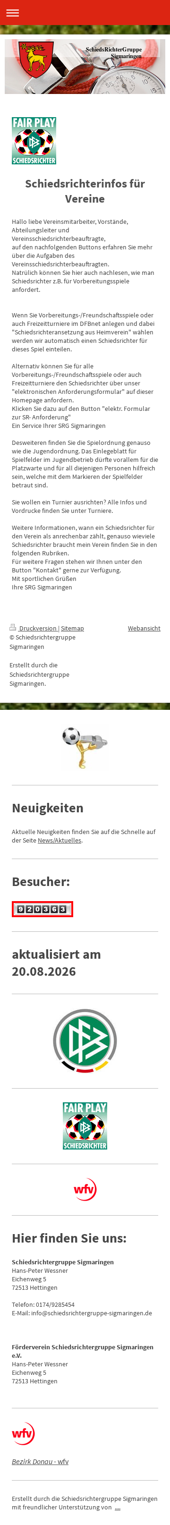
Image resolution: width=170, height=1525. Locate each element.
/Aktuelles (67, 840)
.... (117, 1507)
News (45, 840)
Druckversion (38, 628)
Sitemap (72, 628)
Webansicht (144, 628)
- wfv (40, 1461)
